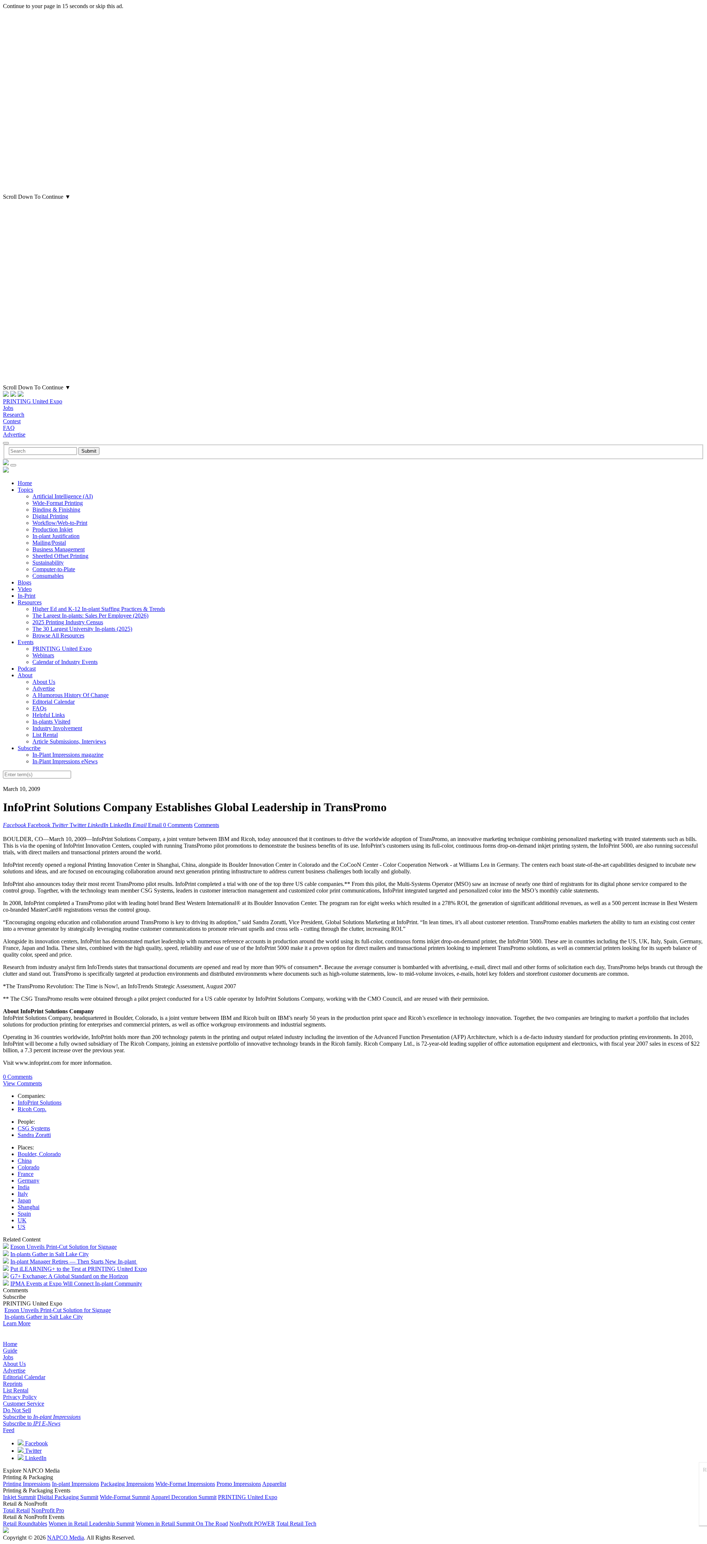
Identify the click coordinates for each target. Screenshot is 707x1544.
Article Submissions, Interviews (69, 741)
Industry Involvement (57, 728)
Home (25, 483)
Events (26, 642)
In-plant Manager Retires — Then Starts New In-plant (73, 1261)
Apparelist (274, 1484)
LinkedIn (35, 1458)
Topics (25, 490)
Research (13, 414)
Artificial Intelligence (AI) (62, 496)
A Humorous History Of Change (70, 695)
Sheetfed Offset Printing (60, 556)
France (26, 1174)
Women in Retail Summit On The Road (182, 1523)
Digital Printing (50, 516)
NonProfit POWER (252, 1523)
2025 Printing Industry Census (67, 622)
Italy (23, 1194)
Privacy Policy (20, 1397)
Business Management (58, 549)
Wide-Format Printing (57, 503)
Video (25, 589)
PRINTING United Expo (32, 401)
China (25, 1161)
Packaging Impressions (127, 1484)
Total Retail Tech (296, 1523)
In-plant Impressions (75, 1484)
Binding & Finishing (56, 509)
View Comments (22, 1083)
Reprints (12, 1384)
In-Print (26, 596)
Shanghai (28, 1207)
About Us (43, 682)
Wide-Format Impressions (185, 1484)
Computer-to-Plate (53, 569)
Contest (12, 421)
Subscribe (29, 748)
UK (22, 1220)
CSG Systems (34, 1128)
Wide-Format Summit (125, 1497)
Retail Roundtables (25, 1523)
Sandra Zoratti (34, 1135)
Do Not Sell (17, 1410)
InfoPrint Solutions (39, 1102)
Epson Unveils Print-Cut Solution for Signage (63, 1247)
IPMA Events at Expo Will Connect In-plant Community (76, 1283)
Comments (206, 825)
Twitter (33, 1451)
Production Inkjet (52, 529)
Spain (24, 1214)
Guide (10, 1350)
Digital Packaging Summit (67, 1497)
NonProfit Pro (47, 1510)
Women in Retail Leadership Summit (91, 1523)
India (23, 1187)
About (25, 675)
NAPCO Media (65, 1537)
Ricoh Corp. (32, 1109)
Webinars (43, 655)
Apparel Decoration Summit (184, 1497)
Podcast (27, 668)
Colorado (28, 1167)
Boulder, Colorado (39, 1154)
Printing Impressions (26, 1484)
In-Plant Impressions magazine (67, 755)
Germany (28, 1180)
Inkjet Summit (19, 1497)
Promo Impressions (239, 1484)
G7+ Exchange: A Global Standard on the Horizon (69, 1276)
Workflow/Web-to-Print (59, 523)
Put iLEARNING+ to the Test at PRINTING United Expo (78, 1269)
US (21, 1227)
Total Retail (16, 1510)
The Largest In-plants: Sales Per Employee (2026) (90, 615)
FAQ (9, 428)
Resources (30, 602)
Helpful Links (48, 715)
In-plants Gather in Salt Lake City (49, 1254)
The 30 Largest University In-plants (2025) (82, 629)
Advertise (14, 434)
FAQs (39, 708)
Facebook (36, 1443)
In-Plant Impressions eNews (65, 761)
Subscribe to (42, 1417)
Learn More (17, 1323)
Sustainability (48, 562)
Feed (8, 1430)
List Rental (45, 735)
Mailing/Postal (49, 543)
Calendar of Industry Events (65, 662)
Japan (24, 1200)
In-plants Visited (51, 721)
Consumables (48, 576)
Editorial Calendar (53, 702)
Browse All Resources (58, 635)
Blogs (24, 582)
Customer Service (23, 1403)
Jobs (8, 408)
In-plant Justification (56, 536)
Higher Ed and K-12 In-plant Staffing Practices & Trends (98, 609)
